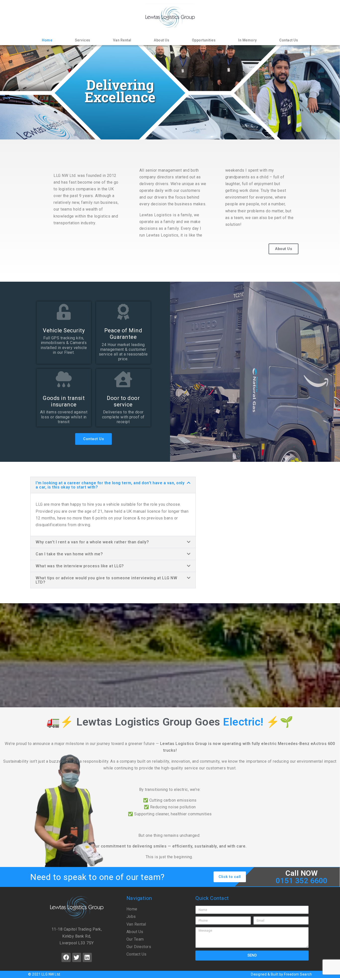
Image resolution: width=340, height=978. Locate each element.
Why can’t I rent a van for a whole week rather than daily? (92, 542)
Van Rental (122, 40)
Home (47, 40)
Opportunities (204, 40)
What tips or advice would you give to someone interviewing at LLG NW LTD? (106, 580)
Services (82, 40)
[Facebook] (66, 957)
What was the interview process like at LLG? (80, 566)
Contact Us (288, 40)
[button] (113, 485)
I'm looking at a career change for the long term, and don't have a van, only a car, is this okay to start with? (110, 485)
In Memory (247, 40)
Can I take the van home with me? (69, 554)
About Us (161, 40)
